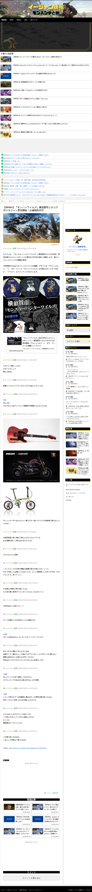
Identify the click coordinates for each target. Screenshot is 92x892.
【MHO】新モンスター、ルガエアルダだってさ (18, 170)
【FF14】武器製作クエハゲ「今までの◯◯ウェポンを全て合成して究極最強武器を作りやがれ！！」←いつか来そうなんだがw (44, 195)
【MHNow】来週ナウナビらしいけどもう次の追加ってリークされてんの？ (27, 167)
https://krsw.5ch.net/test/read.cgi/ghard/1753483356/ (27, 748)
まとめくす (70, 497)
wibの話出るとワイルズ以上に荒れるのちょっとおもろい (21, 158)
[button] (88, 267)
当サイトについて (12, 890)
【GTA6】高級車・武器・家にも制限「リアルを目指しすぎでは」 (24, 186)
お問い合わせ (23, 890)
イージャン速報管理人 (78, 247)
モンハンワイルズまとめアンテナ (77, 485)
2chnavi (68, 500)
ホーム (3, 890)
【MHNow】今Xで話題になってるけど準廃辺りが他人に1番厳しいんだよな (27, 164)
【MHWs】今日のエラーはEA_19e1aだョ (16, 173)
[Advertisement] (46, 36)
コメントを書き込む (31, 878)
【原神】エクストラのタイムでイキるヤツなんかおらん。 (22, 189)
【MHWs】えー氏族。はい (11, 161)
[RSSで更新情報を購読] (79, 254)
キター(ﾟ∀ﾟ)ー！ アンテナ (76, 493)
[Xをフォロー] (76, 254)
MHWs (6, 760)
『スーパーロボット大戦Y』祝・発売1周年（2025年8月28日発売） (25, 180)
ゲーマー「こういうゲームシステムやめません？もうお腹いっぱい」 (25, 192)
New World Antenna (73, 490)
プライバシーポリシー (35, 890)
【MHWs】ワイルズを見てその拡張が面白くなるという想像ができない (26, 155)
